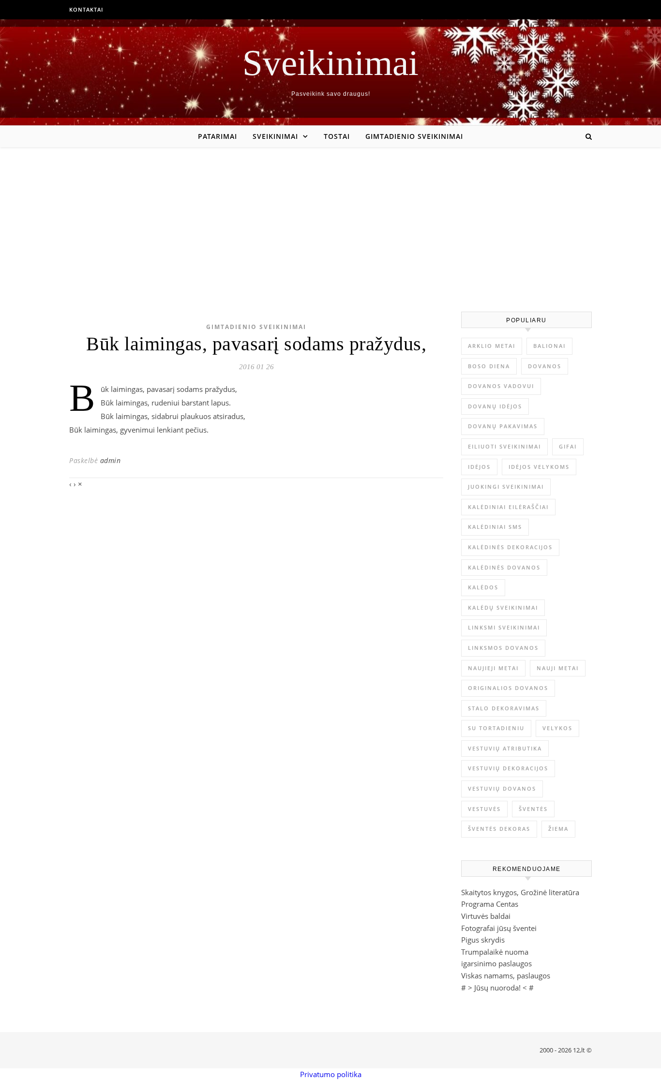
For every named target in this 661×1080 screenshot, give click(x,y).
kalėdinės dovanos (504, 567)
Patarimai (217, 136)
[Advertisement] (330, 219)
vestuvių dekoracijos (508, 768)
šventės (533, 808)
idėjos (479, 466)
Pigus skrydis (483, 940)
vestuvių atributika (505, 748)
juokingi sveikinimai (506, 486)
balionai (549, 345)
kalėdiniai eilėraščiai (508, 506)
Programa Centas (489, 904)
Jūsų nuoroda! (497, 987)
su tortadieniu (496, 728)
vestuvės (484, 808)
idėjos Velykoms (539, 466)
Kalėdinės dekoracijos (510, 547)
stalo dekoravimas (504, 708)
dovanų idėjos (495, 406)
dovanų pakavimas (503, 426)
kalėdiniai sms (495, 526)
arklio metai (491, 345)
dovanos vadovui (501, 386)
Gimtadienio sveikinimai (414, 136)
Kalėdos (483, 587)
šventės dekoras (499, 828)
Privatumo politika (330, 1074)
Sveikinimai (330, 63)
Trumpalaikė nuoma (494, 952)
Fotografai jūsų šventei (499, 928)
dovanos (544, 366)
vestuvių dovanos (502, 788)
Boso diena (489, 366)
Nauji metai (558, 668)
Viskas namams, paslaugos (505, 975)
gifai (568, 446)
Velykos (557, 728)
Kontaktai (86, 9)
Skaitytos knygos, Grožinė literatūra (520, 892)
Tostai (337, 136)
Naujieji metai (493, 668)
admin (110, 460)
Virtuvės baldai (486, 916)
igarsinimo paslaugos (496, 963)
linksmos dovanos (503, 647)
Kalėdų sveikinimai (503, 607)
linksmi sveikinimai (504, 627)
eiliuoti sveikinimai (504, 446)
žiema (558, 828)
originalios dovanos (508, 687)
